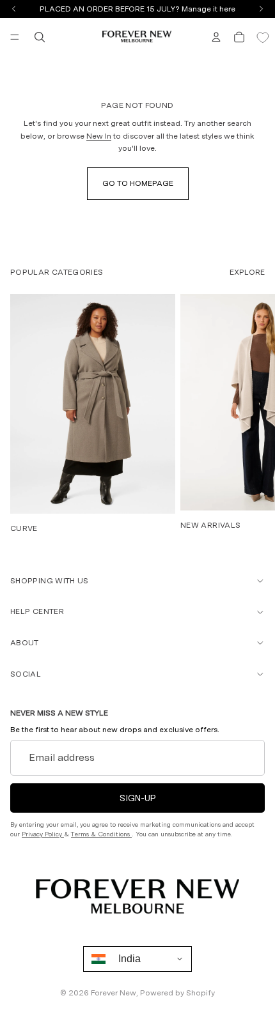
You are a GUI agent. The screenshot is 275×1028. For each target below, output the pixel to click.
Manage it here (208, 8)
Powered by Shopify (177, 992)
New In (98, 136)
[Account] (216, 37)
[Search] (39, 37)
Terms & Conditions (101, 834)
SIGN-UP (138, 798)
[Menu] (14, 37)
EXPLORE (247, 272)
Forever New (113, 992)
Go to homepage (137, 183)
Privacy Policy (43, 834)
